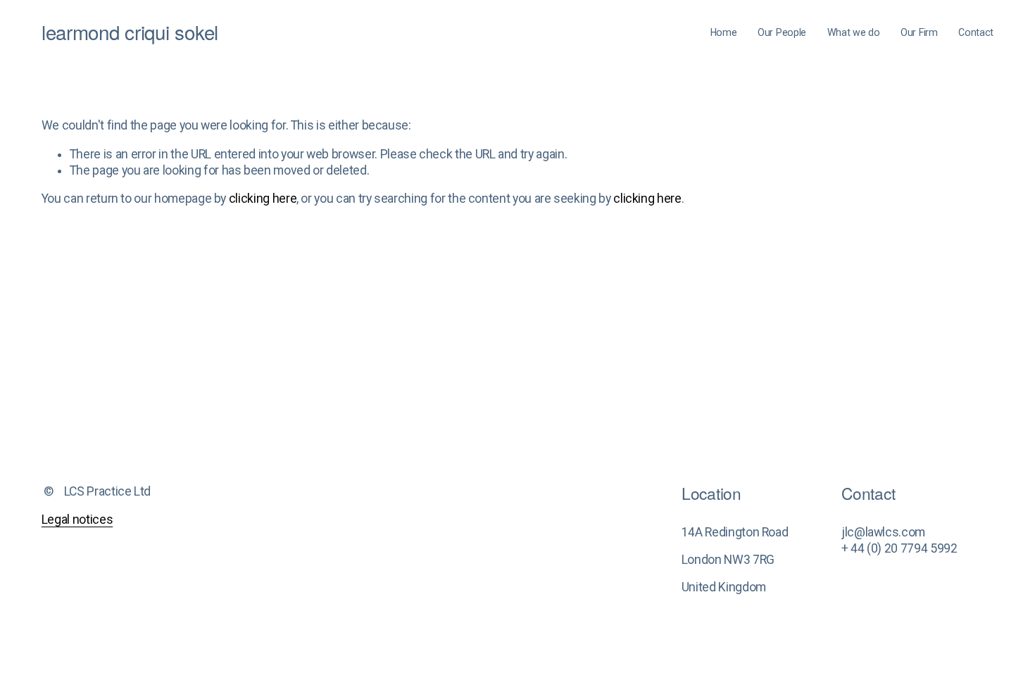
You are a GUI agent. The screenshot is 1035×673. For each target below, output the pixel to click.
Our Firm (919, 32)
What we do (853, 32)
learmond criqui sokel (130, 32)
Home (723, 32)
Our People (782, 32)
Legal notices (77, 519)
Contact (975, 32)
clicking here (262, 198)
